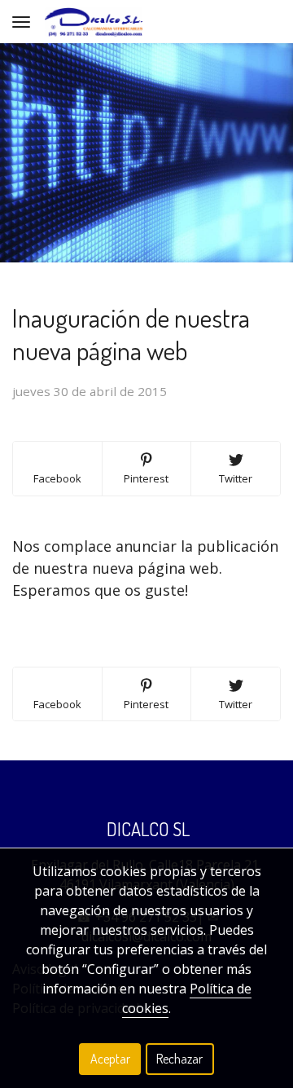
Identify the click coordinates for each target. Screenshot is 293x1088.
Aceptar (110, 1059)
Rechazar (179, 1059)
